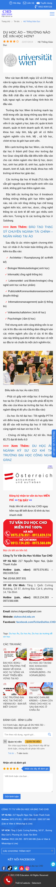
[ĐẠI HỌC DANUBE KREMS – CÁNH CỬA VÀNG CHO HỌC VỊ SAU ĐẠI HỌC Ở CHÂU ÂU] (41, 689)
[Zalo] (53, 864)
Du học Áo (14, 633)
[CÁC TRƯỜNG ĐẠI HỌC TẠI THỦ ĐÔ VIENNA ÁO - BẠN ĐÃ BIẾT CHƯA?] (15, 689)
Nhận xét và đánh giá (14, 762)
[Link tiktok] (9, 868)
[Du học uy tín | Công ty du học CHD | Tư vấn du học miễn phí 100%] (7, 13)
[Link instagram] (27, 868)
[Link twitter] (15, 868)
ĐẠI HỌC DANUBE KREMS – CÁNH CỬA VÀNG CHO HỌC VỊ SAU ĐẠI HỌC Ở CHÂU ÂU (41, 703)
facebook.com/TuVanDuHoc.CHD (36, 622)
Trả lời (11, 753)
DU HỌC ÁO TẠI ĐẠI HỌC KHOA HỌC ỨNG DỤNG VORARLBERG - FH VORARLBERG (40, 669)
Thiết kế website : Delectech (28, 883)
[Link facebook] (4, 868)
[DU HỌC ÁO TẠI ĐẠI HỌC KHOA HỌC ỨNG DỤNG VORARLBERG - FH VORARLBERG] (41, 654)
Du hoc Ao (26, 633)
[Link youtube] (21, 868)
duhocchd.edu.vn (24, 616)
